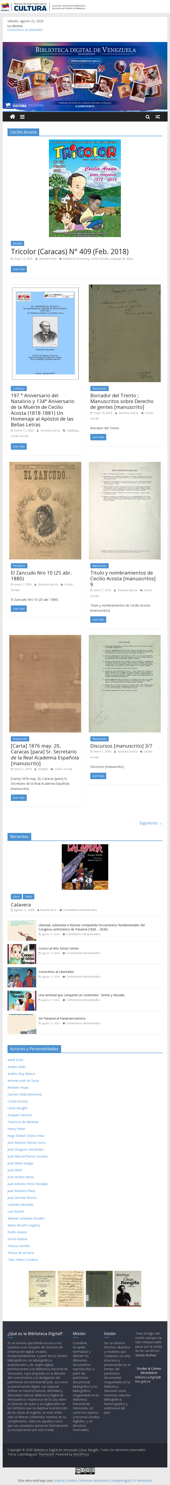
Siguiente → (150, 823)
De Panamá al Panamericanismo (62, 1018)
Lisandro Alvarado (20, 1204)
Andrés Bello (17, 1067)
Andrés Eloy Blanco (21, 1074)
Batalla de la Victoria (76, 259)
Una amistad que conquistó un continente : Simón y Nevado (82, 995)
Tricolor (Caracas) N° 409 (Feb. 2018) (70, 251)
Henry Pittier (16, 1129)
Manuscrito (99, 388)
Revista (17, 243)
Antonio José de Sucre (23, 1080)
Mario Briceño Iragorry (24, 1225)
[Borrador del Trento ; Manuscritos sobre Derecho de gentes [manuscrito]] (125, 287)
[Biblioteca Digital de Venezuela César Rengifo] (85, 44)
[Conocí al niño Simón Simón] (22, 946)
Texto (28, 896)
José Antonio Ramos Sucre (27, 1142)
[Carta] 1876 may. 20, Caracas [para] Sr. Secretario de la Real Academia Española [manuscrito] (45, 754)
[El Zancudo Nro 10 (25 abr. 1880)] (45, 464)
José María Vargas (20, 1163)
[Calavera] (85, 846)
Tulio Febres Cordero (23, 1259)
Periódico (19, 566)
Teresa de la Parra (21, 1253)
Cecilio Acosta (99, 259)
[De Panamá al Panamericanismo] (22, 1016)
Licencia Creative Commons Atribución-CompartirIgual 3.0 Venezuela (102, 1480)
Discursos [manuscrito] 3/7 (121, 745)
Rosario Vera (48, 910)
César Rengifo (18, 1108)
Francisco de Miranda (23, 1122)
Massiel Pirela (48, 259)
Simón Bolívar (17, 1239)
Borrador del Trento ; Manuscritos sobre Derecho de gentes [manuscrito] (121, 401)
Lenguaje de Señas (121, 259)
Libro (16, 896)
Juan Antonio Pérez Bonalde (28, 1184)
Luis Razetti (16, 1211)
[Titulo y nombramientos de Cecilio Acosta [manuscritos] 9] (125, 464)
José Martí (15, 1170)
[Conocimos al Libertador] (22, 970)
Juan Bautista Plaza (21, 1191)
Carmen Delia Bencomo (25, 1094)
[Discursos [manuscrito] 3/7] (125, 637)
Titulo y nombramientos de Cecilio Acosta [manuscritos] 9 (123, 578)
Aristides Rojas (18, 1087)
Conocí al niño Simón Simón (59, 948)
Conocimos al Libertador (25, 31)
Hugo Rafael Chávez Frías (26, 1136)
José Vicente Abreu (21, 1177)
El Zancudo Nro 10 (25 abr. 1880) (41, 575)
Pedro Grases (17, 1232)
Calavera (21, 904)
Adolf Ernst (15, 1060)
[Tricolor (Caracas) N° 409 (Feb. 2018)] (85, 142)
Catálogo (19, 388)
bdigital (43, 769)
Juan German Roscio (22, 1198)
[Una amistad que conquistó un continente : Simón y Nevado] (22, 993)
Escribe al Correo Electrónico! (149, 1370)
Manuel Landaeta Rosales (26, 1218)
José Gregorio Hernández (26, 1149)
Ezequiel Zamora (20, 1115)
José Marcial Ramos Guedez (28, 1156)
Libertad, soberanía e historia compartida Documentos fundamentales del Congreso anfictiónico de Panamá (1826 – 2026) (92, 927)
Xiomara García (51, 430)
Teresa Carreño (19, 1246)
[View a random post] (157, 116)
